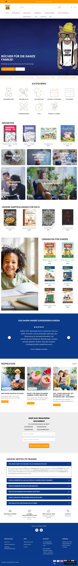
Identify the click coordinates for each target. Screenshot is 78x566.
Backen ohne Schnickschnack (29, 228)
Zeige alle (74, 363)
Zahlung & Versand (28, 542)
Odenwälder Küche (10, 228)
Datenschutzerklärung (9, 544)
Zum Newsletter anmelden (39, 446)
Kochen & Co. (27, 13)
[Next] (76, 133)
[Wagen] (75, 7)
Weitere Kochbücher (19, 71)
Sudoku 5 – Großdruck (29, 144)
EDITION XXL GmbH (14, 562)
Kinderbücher (16, 13)
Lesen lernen (68, 305)
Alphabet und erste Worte (50, 305)
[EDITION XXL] (8, 7)
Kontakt (25, 547)
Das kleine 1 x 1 (68, 283)
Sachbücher (38, 13)
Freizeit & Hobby (49, 13)
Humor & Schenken (63, 13)
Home (7, 13)
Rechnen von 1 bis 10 (50, 283)
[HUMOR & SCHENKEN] (54, 92)
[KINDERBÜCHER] (8, 92)
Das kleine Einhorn (67, 144)
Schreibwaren (27, 17)
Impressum (7, 542)
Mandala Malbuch (48, 228)
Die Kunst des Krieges (68, 228)
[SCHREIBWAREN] (24, 106)
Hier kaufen (6, 71)
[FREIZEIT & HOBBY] (54, 106)
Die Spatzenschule (48, 144)
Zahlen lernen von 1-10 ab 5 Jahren (68, 260)
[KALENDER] (69, 92)
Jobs (50, 17)
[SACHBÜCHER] (39, 92)
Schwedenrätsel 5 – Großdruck (10, 144)
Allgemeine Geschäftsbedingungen (9, 547)
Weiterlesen (5, 401)
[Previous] (2, 133)
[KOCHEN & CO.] (24, 92)
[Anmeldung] (71, 7)
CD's (36, 17)
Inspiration (43, 17)
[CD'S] (39, 106)
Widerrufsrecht (27, 544)
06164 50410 (68, 516)
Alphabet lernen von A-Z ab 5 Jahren (50, 260)
